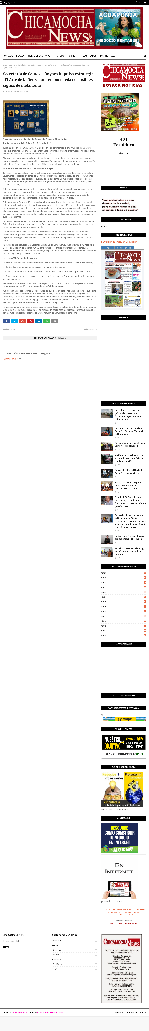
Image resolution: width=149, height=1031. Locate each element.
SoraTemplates (20, 1012)
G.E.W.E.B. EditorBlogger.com (50, 1012)
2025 (124, 577)
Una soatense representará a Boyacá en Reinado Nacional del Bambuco (129, 431)
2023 (124, 587)
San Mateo (75, 964)
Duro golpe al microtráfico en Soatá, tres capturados (130, 444)
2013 (124, 635)
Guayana (75, 955)
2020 (124, 601)
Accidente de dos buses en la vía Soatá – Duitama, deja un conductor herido (129, 458)
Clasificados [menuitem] (89, 55)
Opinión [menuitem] (72, 55)
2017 (124, 616)
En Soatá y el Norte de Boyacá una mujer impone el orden (129, 537)
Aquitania (75, 941)
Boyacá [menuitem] (20, 55)
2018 (124, 611)
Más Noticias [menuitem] (107, 55)
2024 (124, 582)
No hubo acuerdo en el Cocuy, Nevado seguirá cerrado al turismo (129, 551)
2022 (124, 592)
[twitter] (145, 2)
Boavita (75, 945)
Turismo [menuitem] (60, 55)
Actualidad (132, 1012)
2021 (124, 597)
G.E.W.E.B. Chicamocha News (16, 92)
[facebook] (136, 2)
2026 (124, 573)
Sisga (75, 969)
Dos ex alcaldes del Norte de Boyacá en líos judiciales (129, 471)
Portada (104, 226)
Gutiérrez (75, 959)
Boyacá (143, 1012)
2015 (124, 626)
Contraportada (124, 247)
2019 (124, 606)
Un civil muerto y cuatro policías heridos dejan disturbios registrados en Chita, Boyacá (128, 415)
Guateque (75, 950)
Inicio (5, 65)
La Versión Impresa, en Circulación (119, 241)
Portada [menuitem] (8, 55)
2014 (124, 630)
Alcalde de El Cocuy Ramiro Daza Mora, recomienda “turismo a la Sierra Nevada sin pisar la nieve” (130, 502)
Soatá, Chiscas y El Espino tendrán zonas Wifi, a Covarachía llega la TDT (128, 485)
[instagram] (140, 2)
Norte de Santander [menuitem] (39, 55)
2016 (124, 621)
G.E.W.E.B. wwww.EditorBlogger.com (123, 923)
